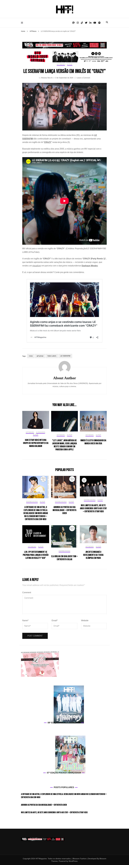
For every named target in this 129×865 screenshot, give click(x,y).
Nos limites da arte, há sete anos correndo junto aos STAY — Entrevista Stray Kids (93, 508)
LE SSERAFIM (65, 356)
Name (25, 620)
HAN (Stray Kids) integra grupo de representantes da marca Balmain (35, 443)
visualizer (36, 266)
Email (55, 620)
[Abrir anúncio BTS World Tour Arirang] (68, 56)
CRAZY (47, 142)
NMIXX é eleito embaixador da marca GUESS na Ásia (93, 442)
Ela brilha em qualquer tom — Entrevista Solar (64, 558)
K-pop (69, 64)
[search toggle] (107, 22)
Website (84, 620)
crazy (31, 356)
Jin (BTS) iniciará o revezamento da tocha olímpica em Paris (93, 555)
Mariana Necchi (47, 78)
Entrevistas (32, 502)
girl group (40, 356)
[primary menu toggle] (22, 22)
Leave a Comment (83, 78)
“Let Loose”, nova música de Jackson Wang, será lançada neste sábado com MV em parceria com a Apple (64, 445)
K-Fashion (40, 432)
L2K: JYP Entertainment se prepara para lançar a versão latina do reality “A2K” (36, 555)
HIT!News (61, 64)
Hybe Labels (51, 356)
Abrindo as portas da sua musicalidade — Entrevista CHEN (64, 510)
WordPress (73, 861)
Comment (26, 592)
